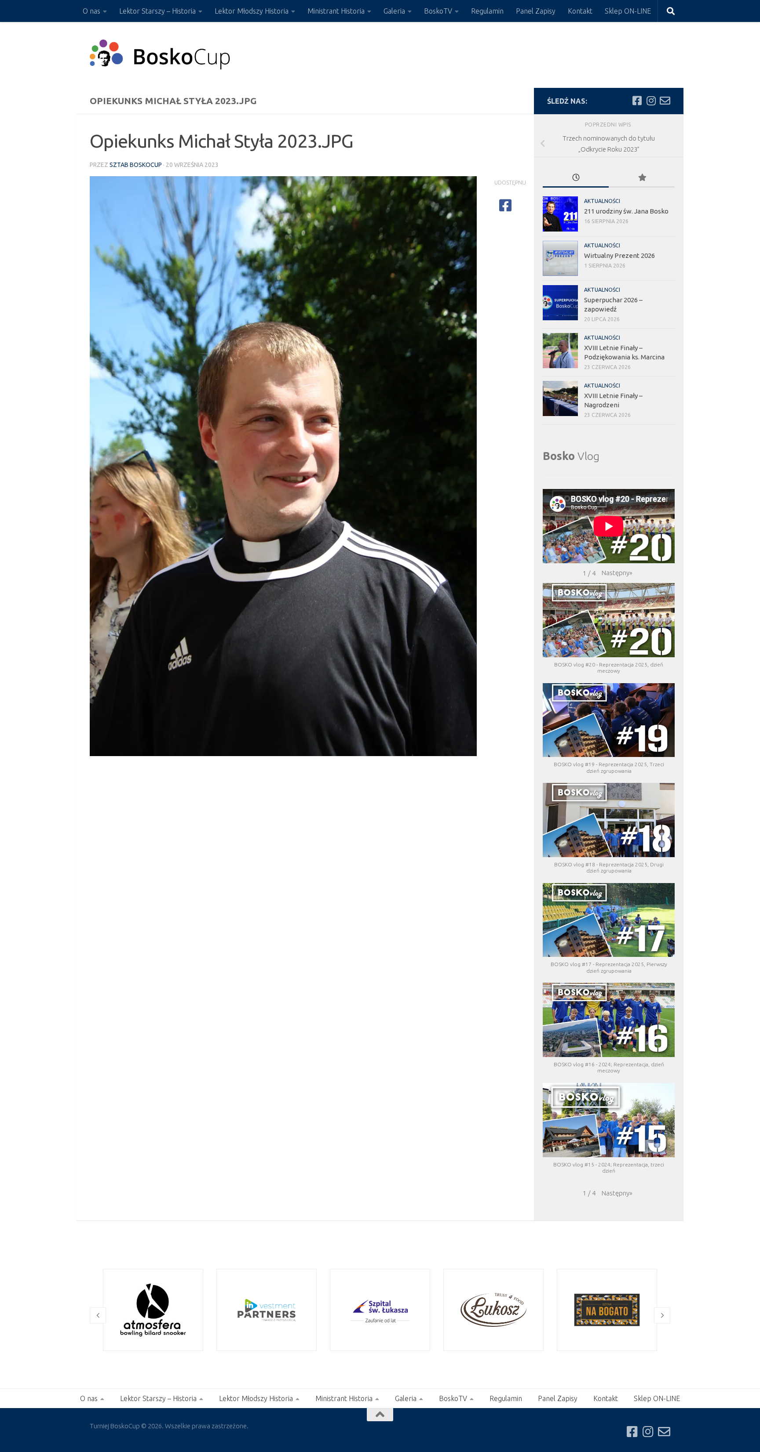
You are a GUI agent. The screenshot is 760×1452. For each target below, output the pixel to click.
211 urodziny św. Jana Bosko (626, 211)
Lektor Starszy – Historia (157, 11)
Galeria (394, 11)
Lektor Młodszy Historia (252, 11)
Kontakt (580, 11)
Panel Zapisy (535, 11)
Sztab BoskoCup (136, 164)
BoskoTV (438, 11)
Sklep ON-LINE (628, 11)
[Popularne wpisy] (642, 178)
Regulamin (487, 11)
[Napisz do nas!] (665, 100)
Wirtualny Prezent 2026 (619, 255)
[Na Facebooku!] (637, 100)
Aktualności (602, 201)
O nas (91, 11)
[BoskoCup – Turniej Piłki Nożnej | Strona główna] (160, 55)
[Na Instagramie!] (651, 100)
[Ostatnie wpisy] (576, 178)
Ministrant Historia (336, 11)
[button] (617, 573)
